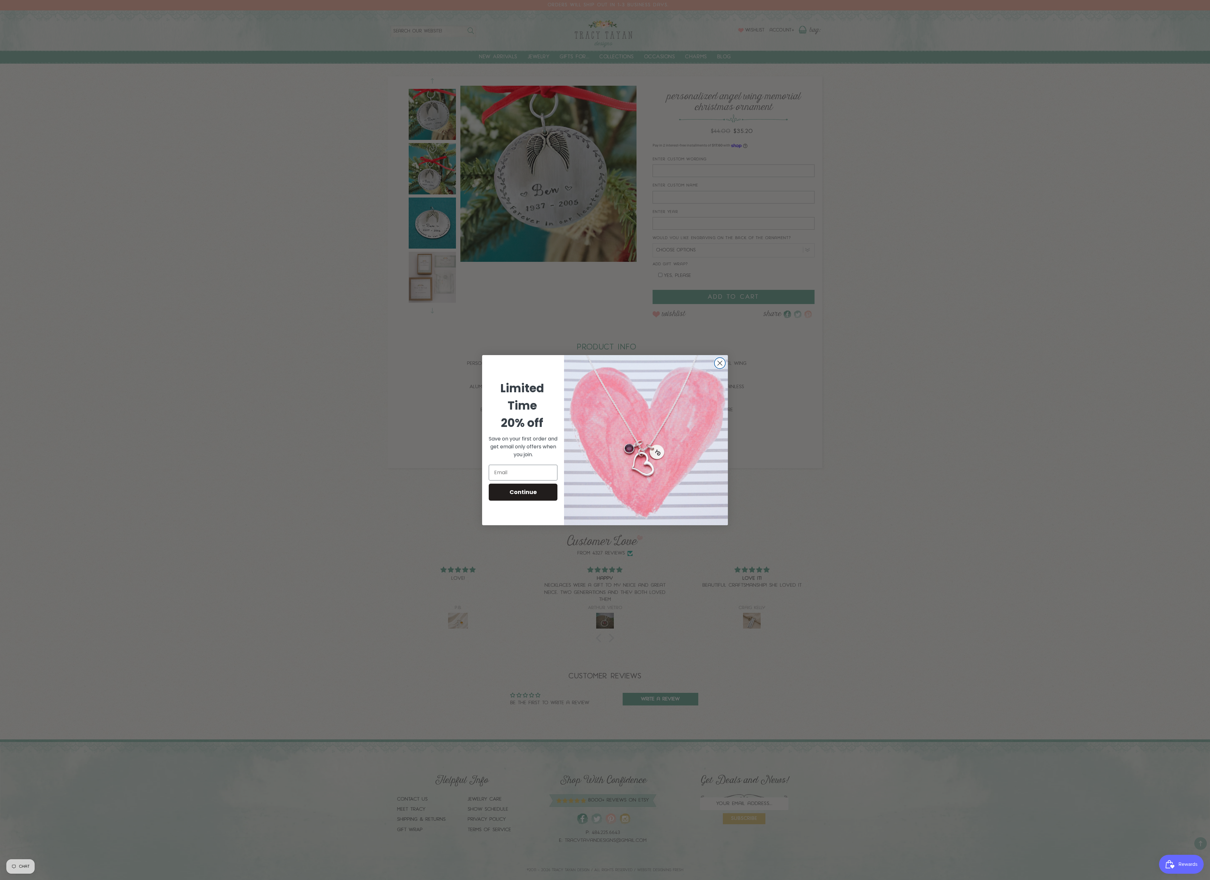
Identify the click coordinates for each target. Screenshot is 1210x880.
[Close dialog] (719, 363)
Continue (523, 492)
